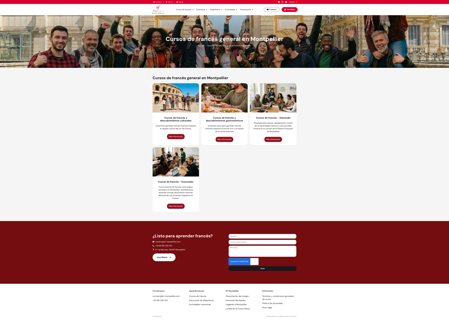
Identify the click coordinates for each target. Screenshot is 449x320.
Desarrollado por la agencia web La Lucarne (281, 316)
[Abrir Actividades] (237, 9)
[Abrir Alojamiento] (222, 9)
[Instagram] (282, 2)
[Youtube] (286, 2)
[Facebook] (279, 2)
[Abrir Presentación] (253, 9)
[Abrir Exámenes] (206, 9)
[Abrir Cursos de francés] (193, 9)
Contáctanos (157, 316)
